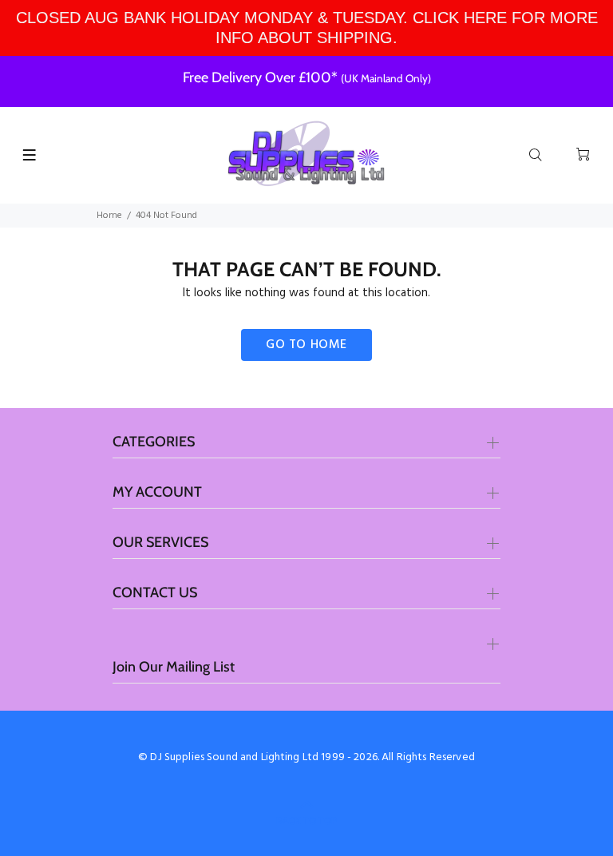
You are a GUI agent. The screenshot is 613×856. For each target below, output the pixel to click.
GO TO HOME (306, 345)
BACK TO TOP (306, 820)
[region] (306, 28)
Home (109, 216)
